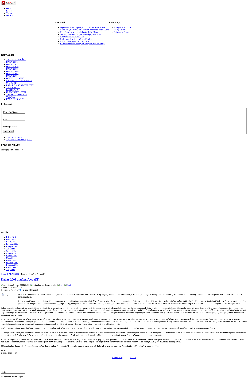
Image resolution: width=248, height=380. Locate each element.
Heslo (5, 119)
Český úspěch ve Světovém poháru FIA (76, 39)
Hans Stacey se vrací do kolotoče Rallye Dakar (79, 32)
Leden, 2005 (11, 242)
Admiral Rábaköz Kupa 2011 (72, 37)
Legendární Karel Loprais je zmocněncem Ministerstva (82, 27)
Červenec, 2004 (12, 253)
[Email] (67, 285)
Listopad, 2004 (12, 246)
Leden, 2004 (11, 260)
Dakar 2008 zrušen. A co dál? (20, 279)
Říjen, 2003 (11, 267)
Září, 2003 (10, 270)
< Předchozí (117, 358)
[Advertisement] (20, 35)
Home (3, 274)
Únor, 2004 (11, 258)
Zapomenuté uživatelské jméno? (19, 140)
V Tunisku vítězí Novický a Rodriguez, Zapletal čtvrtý (82, 44)
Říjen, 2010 (11, 237)
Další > (133, 358)
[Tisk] (60, 285)
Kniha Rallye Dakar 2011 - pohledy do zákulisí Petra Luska (84, 30)
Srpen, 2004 (11, 251)
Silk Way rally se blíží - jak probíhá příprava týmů (80, 34)
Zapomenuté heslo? (14, 137)
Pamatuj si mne (9, 127)
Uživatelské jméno (10, 112)
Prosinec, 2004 (12, 244)
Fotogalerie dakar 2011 (123, 27)
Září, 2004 (10, 249)
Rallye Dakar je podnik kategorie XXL (76, 41)
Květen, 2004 (11, 256)
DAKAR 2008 (13, 274)
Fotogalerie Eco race (122, 32)
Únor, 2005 (11, 239)
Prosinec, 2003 (12, 263)
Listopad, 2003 (12, 265)
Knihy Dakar (119, 30)
